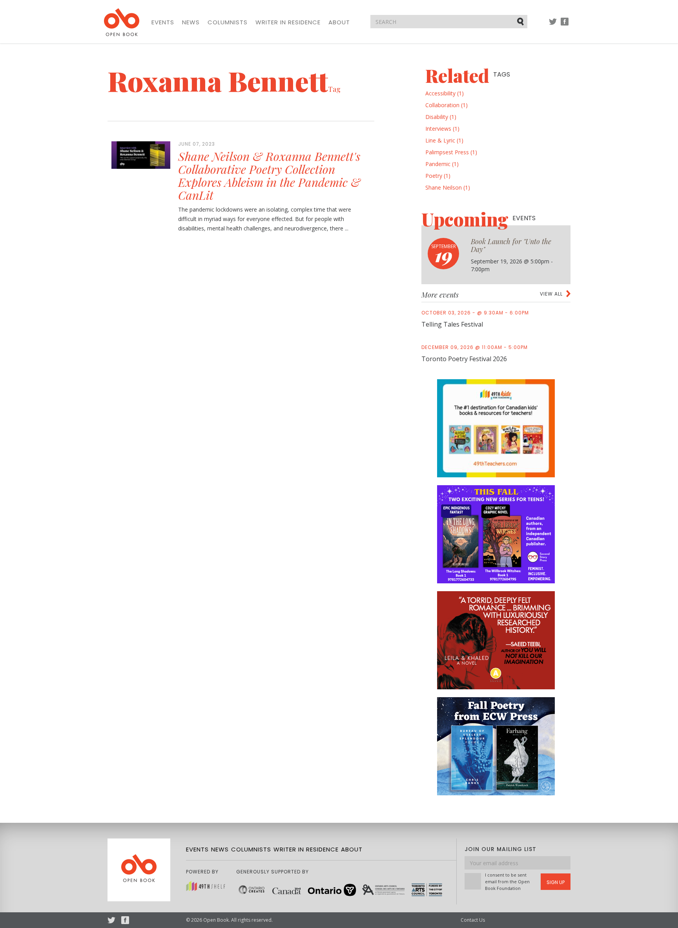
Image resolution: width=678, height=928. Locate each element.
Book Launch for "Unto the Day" (511, 245)
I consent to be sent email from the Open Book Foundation (507, 881)
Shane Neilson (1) (447, 187)
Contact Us (473, 920)
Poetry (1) (437, 175)
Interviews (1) (442, 128)
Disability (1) (440, 117)
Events (162, 22)
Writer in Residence (288, 22)
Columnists (228, 22)
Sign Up (556, 882)
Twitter (553, 25)
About (339, 22)
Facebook (565, 25)
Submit (521, 21)
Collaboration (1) (446, 105)
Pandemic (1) (442, 164)
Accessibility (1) (444, 93)
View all (551, 293)
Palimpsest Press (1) (451, 152)
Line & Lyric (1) (444, 140)
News (191, 22)
